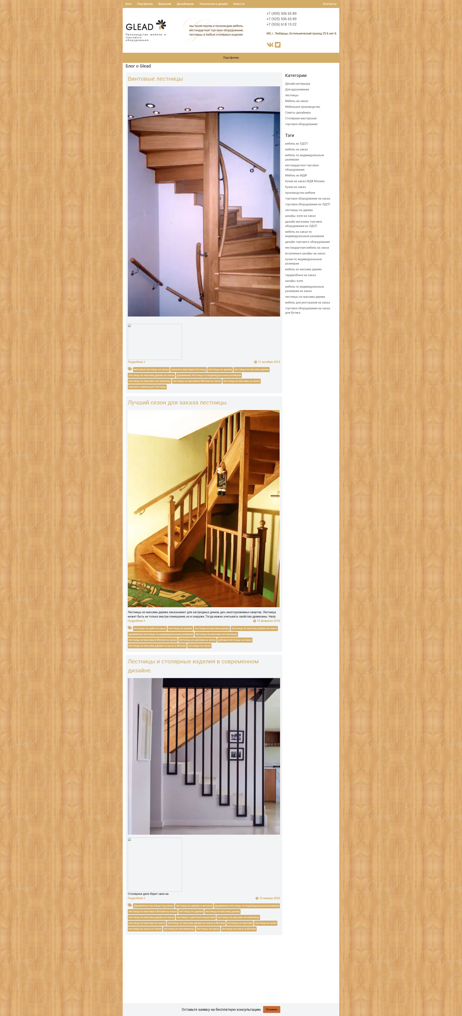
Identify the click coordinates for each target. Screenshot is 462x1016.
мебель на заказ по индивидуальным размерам (304, 234)
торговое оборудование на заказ (307, 198)
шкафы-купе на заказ (300, 216)
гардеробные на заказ (300, 275)
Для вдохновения (297, 89)
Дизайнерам (185, 4)
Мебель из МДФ (296, 175)
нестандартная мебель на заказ (307, 247)
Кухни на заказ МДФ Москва (304, 181)
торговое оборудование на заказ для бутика (307, 310)
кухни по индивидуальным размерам (303, 261)
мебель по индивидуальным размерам (304, 157)
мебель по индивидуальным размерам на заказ (304, 289)
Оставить (271, 1009)
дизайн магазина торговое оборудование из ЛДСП (303, 224)
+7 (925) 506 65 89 (282, 19)
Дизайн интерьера (297, 83)
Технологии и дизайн (213, 4)
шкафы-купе (294, 281)
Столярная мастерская (301, 118)
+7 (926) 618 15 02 (282, 24)
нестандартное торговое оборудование (302, 167)
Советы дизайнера (298, 112)
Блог (128, 4)
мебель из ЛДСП (296, 143)
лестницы (291, 95)
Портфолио (145, 4)
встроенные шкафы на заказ (305, 253)
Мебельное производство (302, 107)
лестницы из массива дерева (305, 296)
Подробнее (135, 362)
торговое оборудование (301, 124)
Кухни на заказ (295, 187)
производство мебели (300, 192)
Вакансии (164, 4)
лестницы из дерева (299, 210)
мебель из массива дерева (303, 269)
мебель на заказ (296, 149)
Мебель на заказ (296, 101)
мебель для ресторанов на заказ (307, 302)
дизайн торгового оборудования (307, 242)
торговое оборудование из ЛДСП (307, 204)
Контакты (330, 4)
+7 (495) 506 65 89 (282, 13)
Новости (239, 4)
